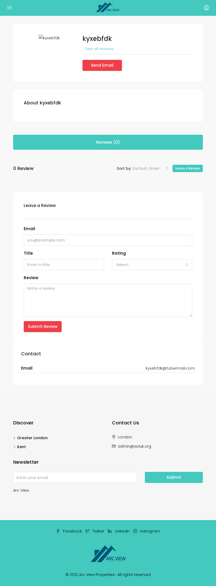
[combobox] (150, 168)
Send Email (102, 65)
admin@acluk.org (134, 446)
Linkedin (122, 531)
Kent (21, 446)
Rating (119, 253)
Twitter (98, 531)
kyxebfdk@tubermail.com (170, 368)
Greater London (32, 437)
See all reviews (99, 48)
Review (31, 277)
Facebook (72, 531)
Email (29, 228)
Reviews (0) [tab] (108, 142)
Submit (173, 477)
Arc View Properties (97, 574)
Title (28, 253)
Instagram (149, 531)
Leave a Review (187, 168)
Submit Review (42, 326)
